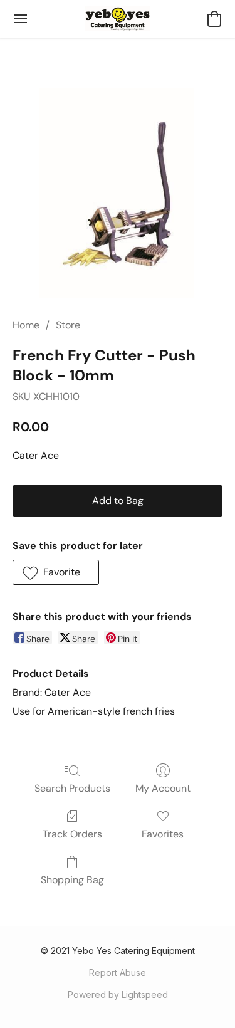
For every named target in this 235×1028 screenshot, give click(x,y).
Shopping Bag (72, 879)
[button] (117, 18)
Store (68, 325)
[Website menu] (20, 18)
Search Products (72, 788)
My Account (163, 788)
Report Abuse (117, 972)
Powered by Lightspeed (118, 994)
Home (26, 325)
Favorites (163, 834)
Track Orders (72, 834)
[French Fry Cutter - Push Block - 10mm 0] (117, 193)
